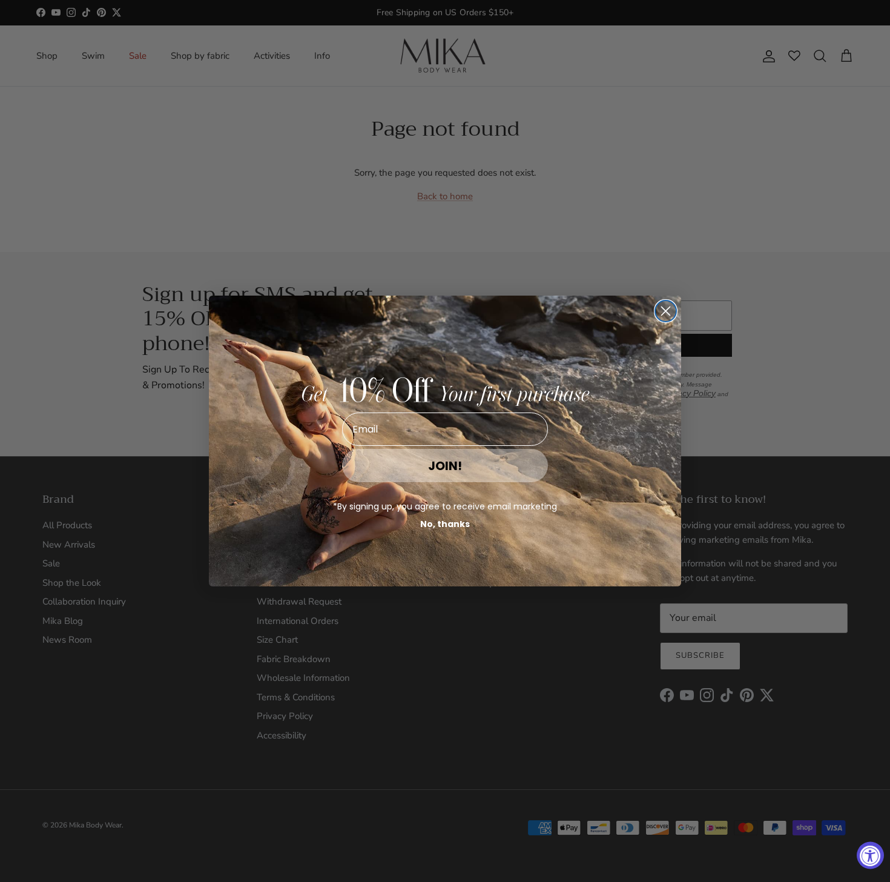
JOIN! (445, 465)
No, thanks (445, 524)
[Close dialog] (665, 311)
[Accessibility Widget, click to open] (870, 855)
